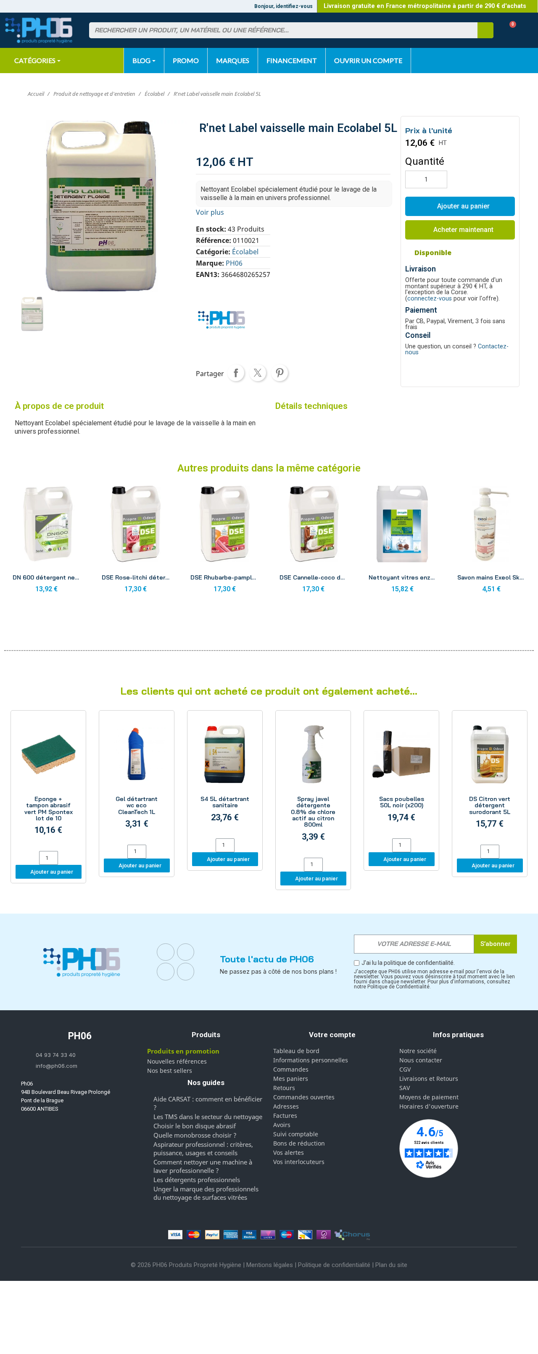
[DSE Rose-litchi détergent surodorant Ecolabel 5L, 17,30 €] (135, 542)
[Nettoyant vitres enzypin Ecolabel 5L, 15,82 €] (402, 542)
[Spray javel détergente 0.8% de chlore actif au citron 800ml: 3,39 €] (313, 785)
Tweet (257, 372)
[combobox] (278, 30)
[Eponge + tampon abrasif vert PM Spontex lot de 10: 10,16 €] (48, 782)
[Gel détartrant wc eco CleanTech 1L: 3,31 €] (136, 778)
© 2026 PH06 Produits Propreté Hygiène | (188, 1265)
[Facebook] (165, 952)
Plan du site (391, 1265)
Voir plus (210, 212)
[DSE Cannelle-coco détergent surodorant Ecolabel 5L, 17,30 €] (313, 542)
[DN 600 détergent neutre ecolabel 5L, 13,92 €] (46, 542)
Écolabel (245, 251)
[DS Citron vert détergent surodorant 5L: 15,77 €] (489, 778)
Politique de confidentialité (334, 1265)
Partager (235, 372)
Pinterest (279, 372)
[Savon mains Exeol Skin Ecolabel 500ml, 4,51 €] (491, 542)
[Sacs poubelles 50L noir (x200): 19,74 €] (401, 775)
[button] (509, 30)
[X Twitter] (186, 971)
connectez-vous (429, 298)
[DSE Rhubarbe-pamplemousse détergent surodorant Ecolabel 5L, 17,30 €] (224, 542)
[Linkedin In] (165, 971)
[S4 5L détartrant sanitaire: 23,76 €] (225, 775)
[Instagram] (186, 952)
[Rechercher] (485, 30)
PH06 (234, 263)
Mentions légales (269, 1265)
